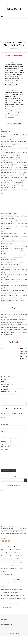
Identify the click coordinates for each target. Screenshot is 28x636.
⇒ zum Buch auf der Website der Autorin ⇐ (11, 394)
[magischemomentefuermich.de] (14, 8)
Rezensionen (21, 398)
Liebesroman (14, 398)
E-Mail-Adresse (5, 424)
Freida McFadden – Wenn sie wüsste (16, 598)
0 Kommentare (23, 403)
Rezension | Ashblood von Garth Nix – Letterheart (12, 583)
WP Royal (17, 633)
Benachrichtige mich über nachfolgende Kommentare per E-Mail (11, 445)
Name (3, 417)
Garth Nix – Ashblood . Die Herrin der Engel (11, 586)
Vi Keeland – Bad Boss (6, 574)
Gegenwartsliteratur (6, 398)
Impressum (4, 619)
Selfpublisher (4, 400)
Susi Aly (5, 403)
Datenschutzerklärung (6, 624)
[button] (3, 541)
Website (3, 431)
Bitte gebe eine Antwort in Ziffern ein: (10, 438)
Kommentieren (4, 449)
